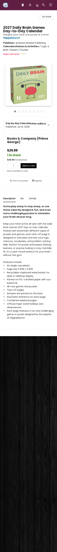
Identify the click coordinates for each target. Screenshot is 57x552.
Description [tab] (9, 198)
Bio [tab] (22, 198)
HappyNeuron (11, 37)
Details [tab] (32, 198)
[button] (22, 5)
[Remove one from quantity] (9, 165)
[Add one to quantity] (18, 165)
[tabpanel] (28, 267)
